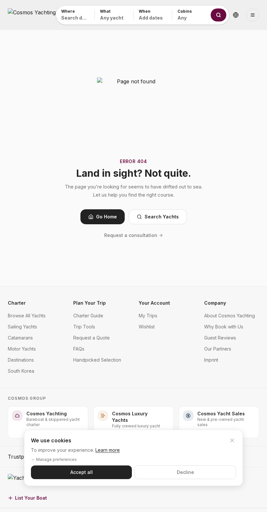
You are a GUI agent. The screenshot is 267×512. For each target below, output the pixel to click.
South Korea (21, 371)
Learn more (107, 450)
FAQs (78, 349)
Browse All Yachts (27, 315)
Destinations (21, 360)
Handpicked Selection (97, 360)
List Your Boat (31, 498)
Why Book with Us (223, 326)
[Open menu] (252, 14)
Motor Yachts (22, 349)
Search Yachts (162, 216)
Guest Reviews (220, 337)
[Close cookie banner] (232, 440)
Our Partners (217, 349)
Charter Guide (88, 315)
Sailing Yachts (22, 326)
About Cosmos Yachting (229, 315)
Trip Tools (84, 326)
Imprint (211, 360)
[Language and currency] (235, 14)
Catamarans (20, 337)
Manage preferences (56, 459)
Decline (185, 472)
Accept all (81, 472)
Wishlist (147, 326)
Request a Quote (91, 337)
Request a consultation (130, 235)
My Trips (148, 315)
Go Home (106, 216)
